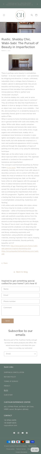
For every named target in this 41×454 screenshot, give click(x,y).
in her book (11, 167)
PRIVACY (7, 386)
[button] (4, 15)
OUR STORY (8, 395)
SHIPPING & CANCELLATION (14, 372)
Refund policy (33, 446)
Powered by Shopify (21, 446)
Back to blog (22, 272)
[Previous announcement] (3, 4)
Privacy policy (10, 449)
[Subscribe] (35, 353)
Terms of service (21, 449)
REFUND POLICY (10, 377)
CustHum (12, 446)
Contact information (21, 452)
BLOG (6, 390)
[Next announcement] (37, 4)
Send (8, 321)
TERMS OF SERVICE (11, 381)
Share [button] (5, 263)
